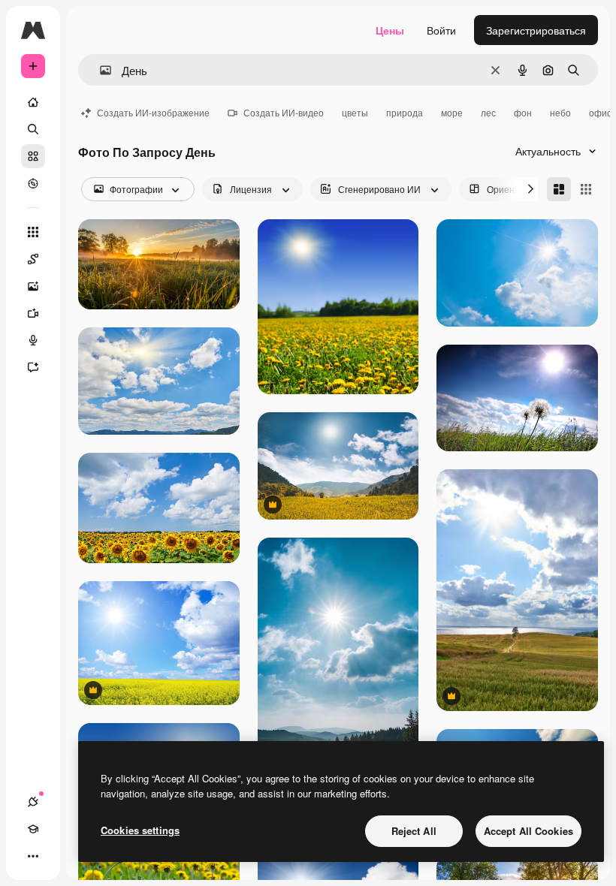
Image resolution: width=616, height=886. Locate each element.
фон (523, 112)
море (452, 112)
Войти (441, 30)
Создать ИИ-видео (283, 112)
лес (488, 112)
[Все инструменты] (33, 232)
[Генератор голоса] (33, 340)
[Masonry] (559, 189)
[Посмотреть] (33, 183)
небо (560, 112)
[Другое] (33, 856)
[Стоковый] (33, 156)
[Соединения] (33, 802)
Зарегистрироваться (536, 30)
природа (404, 112)
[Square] (586, 189)
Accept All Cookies (528, 831)
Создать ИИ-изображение (153, 112)
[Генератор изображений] (33, 286)
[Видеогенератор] (33, 313)
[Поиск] (33, 129)
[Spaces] (33, 259)
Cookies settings (140, 830)
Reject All (413, 831)
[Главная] (33, 102)
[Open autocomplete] (99, 70)
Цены (390, 30)
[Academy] (33, 829)
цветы (355, 112)
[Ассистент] (33, 367)
